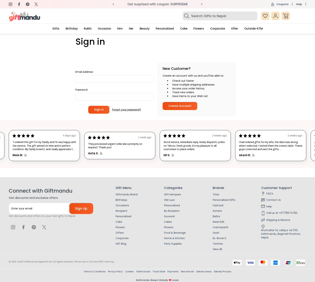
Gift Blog (121, 244)
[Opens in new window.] (25, 155)
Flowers (120, 227)
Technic (218, 244)
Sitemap (109, 261)
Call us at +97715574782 (281, 213)
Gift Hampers (172, 194)
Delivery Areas (204, 271)
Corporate (122, 238)
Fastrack (218, 205)
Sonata (217, 211)
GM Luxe (169, 200)
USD (91, 261)
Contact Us (273, 200)
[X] (36, 4)
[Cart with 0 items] (285, 16)
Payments (173, 271)
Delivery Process (222, 271)
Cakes (168, 222)
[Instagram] (10, 4)
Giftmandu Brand (127, 194)
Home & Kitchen (174, 238)
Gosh (216, 233)
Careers (129, 271)
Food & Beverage (175, 233)
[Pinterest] (27, 4)
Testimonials (143, 271)
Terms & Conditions (95, 271)
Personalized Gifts (224, 200)
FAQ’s (269, 193)
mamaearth (220, 227)
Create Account (179, 106)
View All (217, 249)
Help (299, 4)
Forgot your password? (126, 109)
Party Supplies (173, 244)
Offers (120, 233)
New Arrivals (187, 271)
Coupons (282, 4)
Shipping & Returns (278, 220)
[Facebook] (19, 4)
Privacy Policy (115, 271)
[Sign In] (275, 16)
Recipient (121, 211)
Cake (119, 222)
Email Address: (84, 72)
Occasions (122, 205)
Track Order (159, 271)
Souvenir (169, 216)
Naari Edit (218, 222)
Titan (216, 194)
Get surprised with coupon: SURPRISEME (157, 4)
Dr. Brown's (219, 238)
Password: (81, 90)
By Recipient (172, 211)
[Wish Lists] (265, 16)
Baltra (216, 216)
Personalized (123, 216)
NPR (101, 261)
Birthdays (121, 200)
